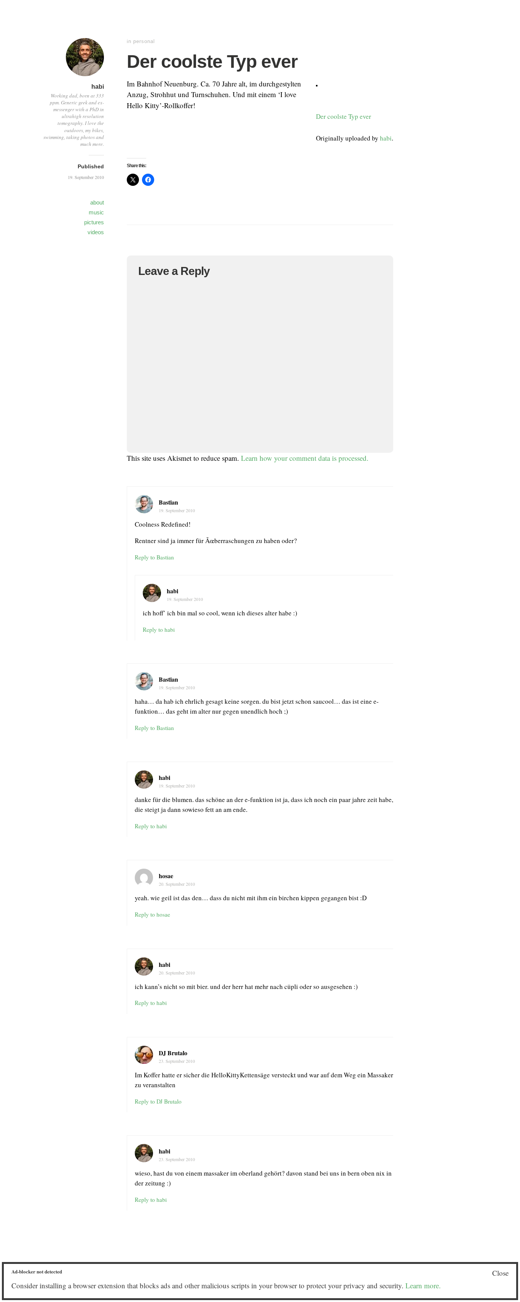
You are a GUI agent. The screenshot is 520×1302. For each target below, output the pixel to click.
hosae (166, 875)
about (97, 202)
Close (500, 1273)
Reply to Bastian (154, 557)
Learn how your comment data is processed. (304, 458)
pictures (94, 222)
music (96, 212)
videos (96, 232)
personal (144, 41)
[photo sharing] (316, 83)
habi (97, 86)
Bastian (168, 502)
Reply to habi (159, 629)
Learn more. (423, 1285)
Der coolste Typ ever (343, 116)
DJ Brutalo (173, 1052)
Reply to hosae (152, 914)
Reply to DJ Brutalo (158, 1101)
